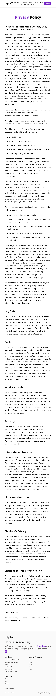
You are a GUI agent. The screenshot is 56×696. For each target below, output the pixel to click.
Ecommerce (8, 664)
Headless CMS (8, 667)
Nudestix (31, 664)
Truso (30, 669)
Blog (34, 2)
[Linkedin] (6, 651)
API (22, 4)
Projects (25, 2)
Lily (29, 667)
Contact (48, 3)
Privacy (7, 693)
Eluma (30, 662)
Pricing (19, 2)
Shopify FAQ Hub (29, 4)
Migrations (40, 2)
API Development (9, 669)
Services (13, 2)
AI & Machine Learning (11, 671)
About (30, 2)
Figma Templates (9, 688)
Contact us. (41, 646)
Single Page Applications (11, 662)
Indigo (30, 660)
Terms (12, 693)
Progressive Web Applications (13, 660)
